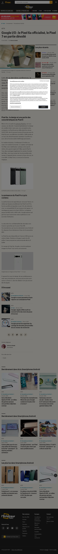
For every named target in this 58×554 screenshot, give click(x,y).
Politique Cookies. (16, 95)
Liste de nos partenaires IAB (15, 103)
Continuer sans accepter (44, 80)
